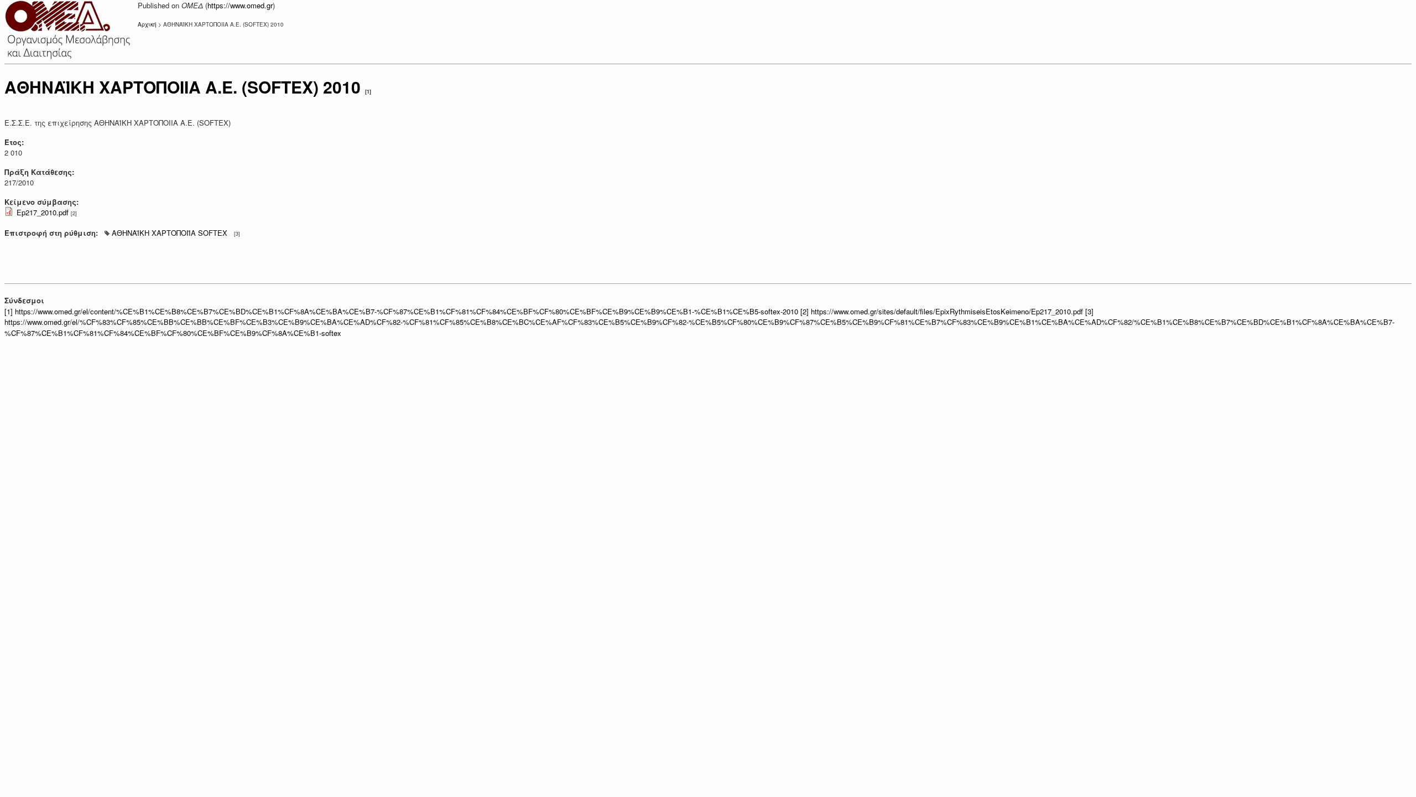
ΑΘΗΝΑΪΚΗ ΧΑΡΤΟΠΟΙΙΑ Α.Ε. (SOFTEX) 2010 (182, 87)
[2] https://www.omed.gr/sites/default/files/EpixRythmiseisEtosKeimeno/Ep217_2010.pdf (941, 311)
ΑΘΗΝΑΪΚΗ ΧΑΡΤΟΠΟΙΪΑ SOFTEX (169, 232)
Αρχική (147, 24)
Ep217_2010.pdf (43, 212)
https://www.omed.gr (240, 5)
